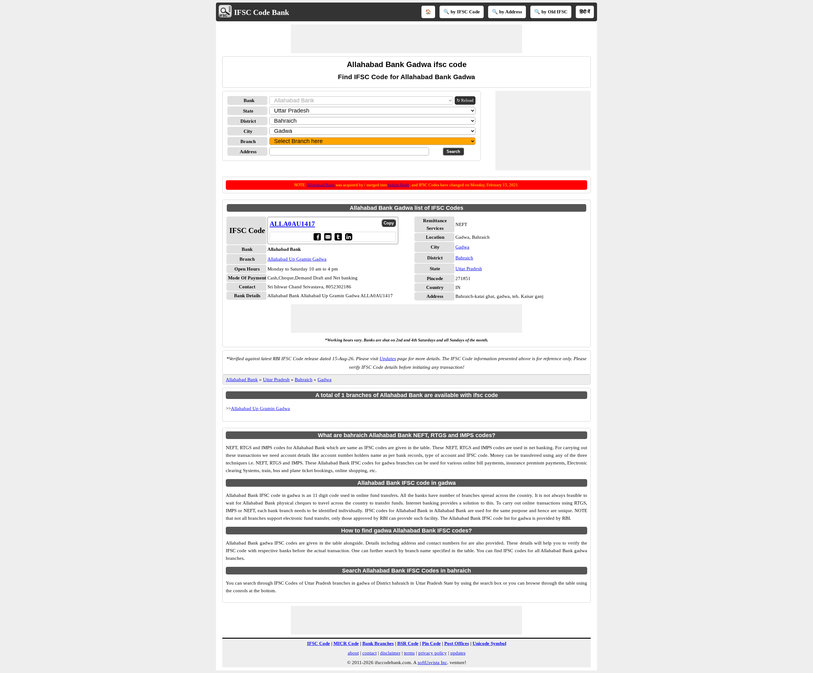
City (248, 131)
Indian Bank (398, 184)
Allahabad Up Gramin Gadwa (296, 259)
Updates (388, 358)
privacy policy (432, 653)
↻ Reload (465, 100)
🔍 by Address (507, 11)
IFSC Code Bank (261, 12)
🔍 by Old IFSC (551, 11)
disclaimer (390, 653)
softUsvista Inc (432, 662)
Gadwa (462, 247)
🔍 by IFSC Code (461, 11)
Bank (249, 100)
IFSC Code (318, 643)
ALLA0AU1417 (292, 224)
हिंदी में (585, 11)
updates (458, 653)
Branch (248, 141)
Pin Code (431, 643)
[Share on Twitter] (338, 237)
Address (248, 151)
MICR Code (346, 643)
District (248, 121)
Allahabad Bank (321, 184)
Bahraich (464, 257)
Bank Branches (378, 643)
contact (369, 653)
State (248, 110)
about (353, 653)
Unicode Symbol (489, 643)
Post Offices (456, 643)
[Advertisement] (406, 38)
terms (409, 653)
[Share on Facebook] (317, 237)
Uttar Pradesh (468, 268)
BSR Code (408, 643)
